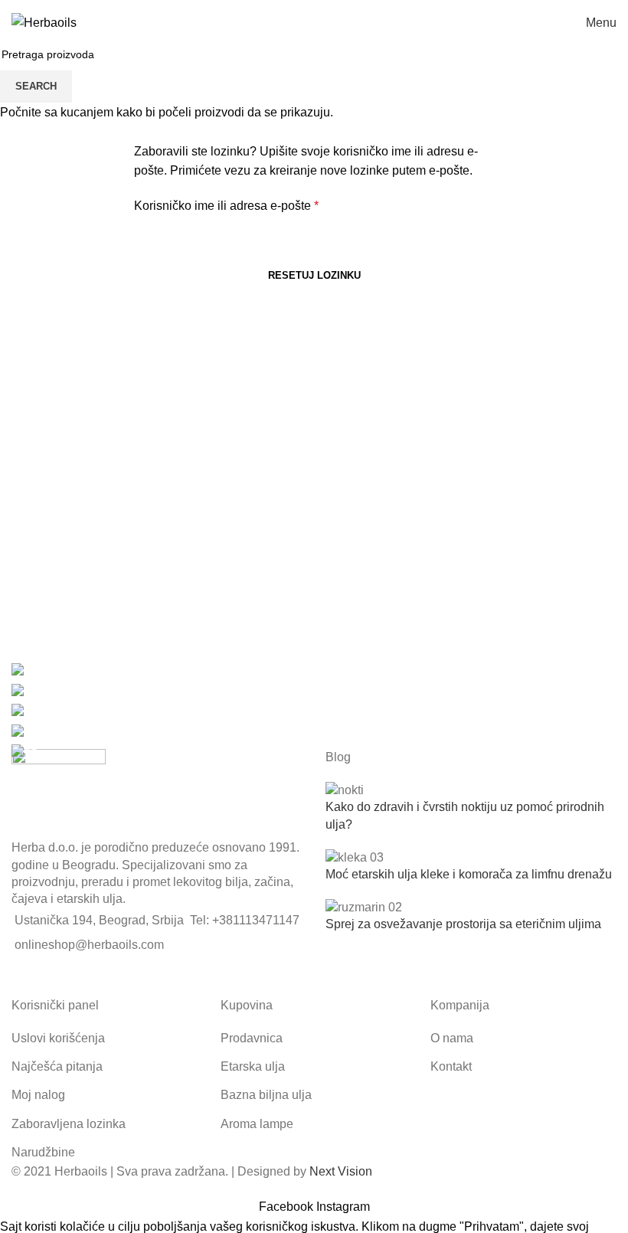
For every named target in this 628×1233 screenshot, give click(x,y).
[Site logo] (44, 21)
